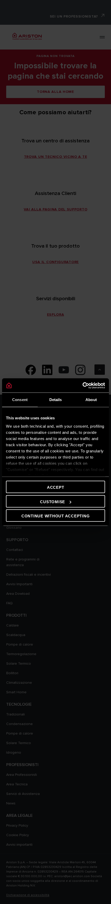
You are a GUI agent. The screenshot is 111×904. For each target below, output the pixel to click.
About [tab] (91, 399)
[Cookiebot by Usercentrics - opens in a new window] (82, 385)
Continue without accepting (55, 516)
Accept (55, 487)
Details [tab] (55, 399)
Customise (52, 501)
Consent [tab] (20, 399)
